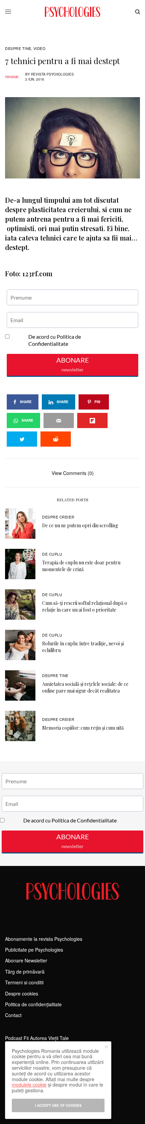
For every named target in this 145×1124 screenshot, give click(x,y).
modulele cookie (29, 1084)
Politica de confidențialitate (33, 1004)
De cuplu (52, 554)
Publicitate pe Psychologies (34, 949)
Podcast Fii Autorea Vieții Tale (37, 1038)
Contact (13, 1015)
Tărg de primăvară (25, 971)
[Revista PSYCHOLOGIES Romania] (72, 12)
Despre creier (58, 516)
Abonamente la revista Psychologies (43, 938)
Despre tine (18, 48)
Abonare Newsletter (26, 960)
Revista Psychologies (52, 74)
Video (39, 48)
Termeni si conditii (24, 982)
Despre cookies (21, 993)
